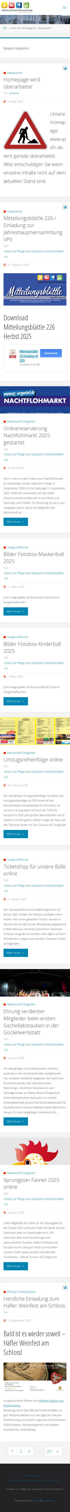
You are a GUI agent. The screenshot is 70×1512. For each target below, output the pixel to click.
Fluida (35, 1500)
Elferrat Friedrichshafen (21, 1291)
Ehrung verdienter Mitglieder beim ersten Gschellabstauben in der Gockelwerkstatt (31, 1022)
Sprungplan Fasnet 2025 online (31, 1183)
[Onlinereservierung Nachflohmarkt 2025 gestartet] (35, 399)
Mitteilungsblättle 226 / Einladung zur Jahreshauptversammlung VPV (33, 229)
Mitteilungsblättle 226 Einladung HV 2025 (28, 356)
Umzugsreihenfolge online (33, 759)
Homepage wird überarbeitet (22, 83)
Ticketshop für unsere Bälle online (35, 870)
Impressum (32, 1475)
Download (51, 353)
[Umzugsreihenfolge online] (35, 731)
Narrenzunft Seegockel (21, 421)
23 (49, 1451)
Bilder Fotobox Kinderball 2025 (32, 647)
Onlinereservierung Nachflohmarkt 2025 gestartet (27, 435)
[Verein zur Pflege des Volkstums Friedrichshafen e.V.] (16, 7)
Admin (55, 1480)
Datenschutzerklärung (27, 1480)
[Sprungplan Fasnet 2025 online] (35, 1151)
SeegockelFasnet (17, 547)
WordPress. (48, 1500)
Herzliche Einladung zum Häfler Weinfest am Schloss (34, 1302)
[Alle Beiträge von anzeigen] (9, 1312)
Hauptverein (14, 73)
